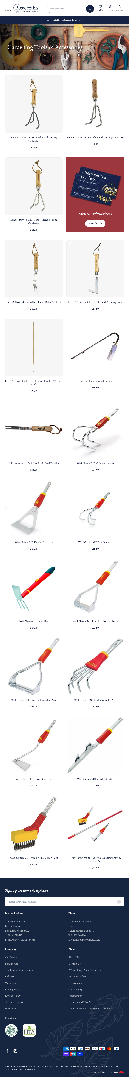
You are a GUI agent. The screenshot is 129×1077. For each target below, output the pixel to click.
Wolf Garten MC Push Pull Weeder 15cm (33, 700)
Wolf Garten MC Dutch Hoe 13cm (34, 542)
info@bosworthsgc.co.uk (21, 939)
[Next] (99, 20)
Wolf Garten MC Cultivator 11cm (95, 463)
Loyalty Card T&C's (79, 1002)
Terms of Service (14, 1002)
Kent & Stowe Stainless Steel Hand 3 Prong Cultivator (33, 221)
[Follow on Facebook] (7, 1051)
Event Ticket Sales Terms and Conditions (90, 1008)
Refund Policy (12, 996)
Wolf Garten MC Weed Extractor (95, 779)
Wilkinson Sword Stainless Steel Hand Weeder (34, 463)
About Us (73, 957)
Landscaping (75, 996)
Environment (75, 983)
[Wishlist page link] (100, 8)
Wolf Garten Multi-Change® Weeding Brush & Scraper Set (95, 859)
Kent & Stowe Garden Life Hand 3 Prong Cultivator (95, 137)
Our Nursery (75, 989)
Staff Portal (11, 1008)
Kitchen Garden (77, 976)
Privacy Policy (12, 989)
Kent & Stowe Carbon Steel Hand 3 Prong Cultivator (34, 139)
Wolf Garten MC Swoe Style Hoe (34, 779)
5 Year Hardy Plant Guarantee (84, 970)
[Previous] (29, 20)
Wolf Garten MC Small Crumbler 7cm (95, 700)
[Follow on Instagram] (15, 1051)
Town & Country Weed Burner (95, 381)
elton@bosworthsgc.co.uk (85, 939)
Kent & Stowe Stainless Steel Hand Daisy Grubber (34, 302)
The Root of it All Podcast (19, 970)
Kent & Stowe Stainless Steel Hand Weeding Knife (95, 302)
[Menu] (6, 6)
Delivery (9, 976)
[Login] (110, 6)
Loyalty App (11, 963)
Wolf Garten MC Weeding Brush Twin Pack (34, 857)
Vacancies (10, 983)
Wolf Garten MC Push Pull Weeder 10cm (95, 621)
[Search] (90, 9)
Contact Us (74, 963)
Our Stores (11, 957)
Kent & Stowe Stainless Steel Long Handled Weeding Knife (34, 382)
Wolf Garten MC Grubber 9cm (95, 542)
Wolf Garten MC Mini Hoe (34, 621)
